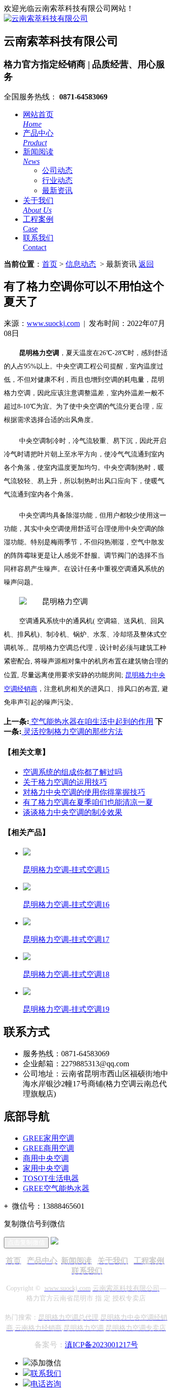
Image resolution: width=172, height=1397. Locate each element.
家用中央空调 (46, 1168)
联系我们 (46, 1373)
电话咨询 (46, 1384)
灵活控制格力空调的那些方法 (72, 731)
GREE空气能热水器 (56, 1188)
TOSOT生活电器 (51, 1178)
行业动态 (57, 180)
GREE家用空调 (48, 1138)
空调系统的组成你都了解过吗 (72, 772)
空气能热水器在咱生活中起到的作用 (91, 721)
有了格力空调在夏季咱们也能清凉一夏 (88, 802)
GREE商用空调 (48, 1148)
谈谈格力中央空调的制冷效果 (72, 812)
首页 (49, 264)
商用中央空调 (46, 1158)
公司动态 (57, 170)
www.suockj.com (53, 323)
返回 (146, 264)
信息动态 (80, 264)
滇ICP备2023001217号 (101, 1345)
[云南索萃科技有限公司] (46, 18)
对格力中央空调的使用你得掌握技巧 (84, 792)
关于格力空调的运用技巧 (65, 782)
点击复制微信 (26, 1242)
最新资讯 (57, 190)
